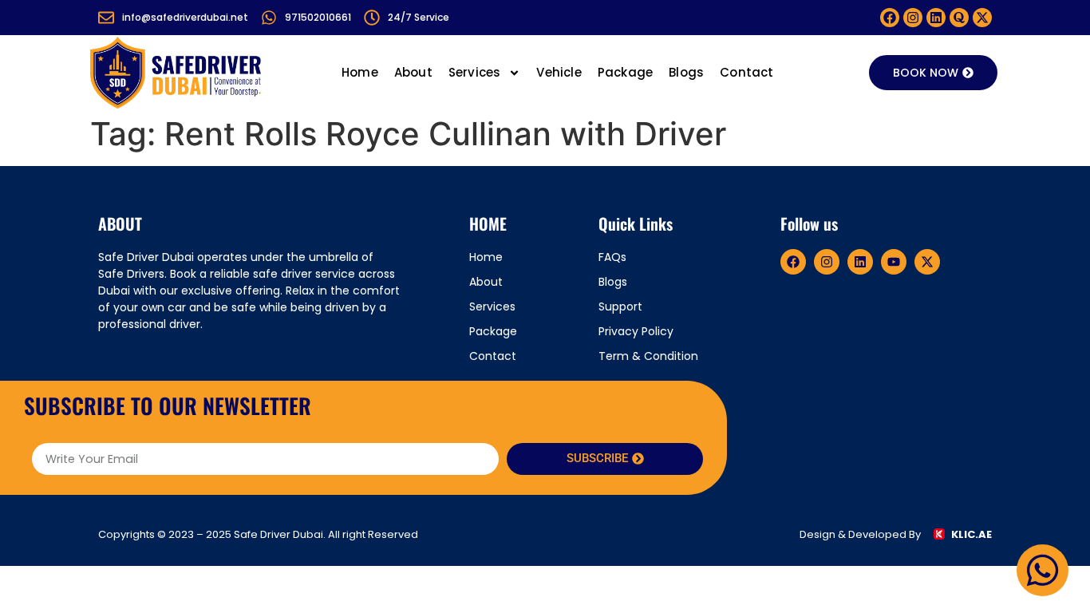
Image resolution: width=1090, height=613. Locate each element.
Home (360, 72)
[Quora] (959, 17)
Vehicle (558, 72)
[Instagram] (912, 17)
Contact (746, 72)
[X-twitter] (982, 17)
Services (474, 72)
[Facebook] (889, 17)
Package (625, 72)
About (413, 72)
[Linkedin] (936, 17)
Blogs (686, 72)
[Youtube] (893, 262)
